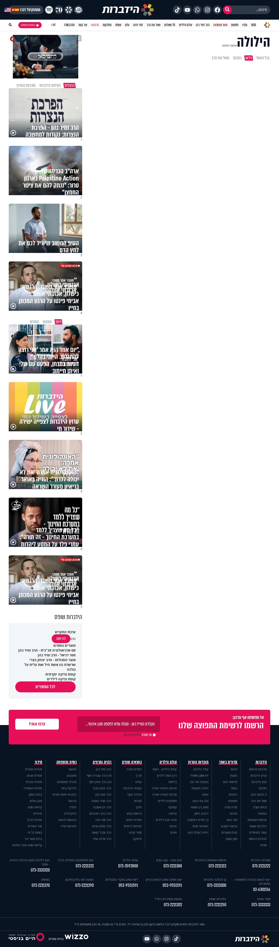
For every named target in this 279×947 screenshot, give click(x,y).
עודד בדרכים (200, 769)
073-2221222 (261, 866)
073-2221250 (217, 905)
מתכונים (72, 775)
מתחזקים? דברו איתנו (26, 10)
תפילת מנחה (34, 775)
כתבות (237, 58)
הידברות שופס (258, 826)
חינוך (139, 807)
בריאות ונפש (134, 813)
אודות (263, 845)
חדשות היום (230, 782)
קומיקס (172, 807)
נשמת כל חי (35, 832)
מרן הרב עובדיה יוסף (99, 775)
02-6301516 (261, 889)
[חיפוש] (227, 9)
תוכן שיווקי (231, 839)
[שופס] (68, 9)
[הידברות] (128, 10)
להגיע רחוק (201, 813)
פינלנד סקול (134, 794)
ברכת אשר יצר (33, 839)
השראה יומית (200, 826)
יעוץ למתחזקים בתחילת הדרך (76, 860)
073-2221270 (41, 885)
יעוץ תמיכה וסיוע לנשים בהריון (164, 879)
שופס (118, 24)
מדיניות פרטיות (258, 769)
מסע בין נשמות (199, 807)
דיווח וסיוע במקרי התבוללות (121, 879)
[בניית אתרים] (76, 939)
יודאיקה (137, 839)
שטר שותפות (220, 24)
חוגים (173, 832)
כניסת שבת (260, 807)
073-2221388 (172, 866)
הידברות (261, 762)
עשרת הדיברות (132, 788)
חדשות (234, 24)
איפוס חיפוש (229, 45)
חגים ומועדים (229, 832)
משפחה (232, 801)
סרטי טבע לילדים (166, 820)
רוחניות (233, 794)
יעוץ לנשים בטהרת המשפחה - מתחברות (251, 881)
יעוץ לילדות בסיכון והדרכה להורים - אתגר (30, 862)
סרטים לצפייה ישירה (164, 788)
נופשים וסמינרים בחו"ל (168, 899)
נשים (234, 788)
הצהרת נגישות (258, 839)
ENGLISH (69, 24)
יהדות (234, 769)
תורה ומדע (231, 807)
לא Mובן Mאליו (199, 775)
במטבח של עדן (199, 782)
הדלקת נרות (69, 788)
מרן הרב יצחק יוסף (100, 782)
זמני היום (138, 24)
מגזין (244, 24)
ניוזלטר (262, 788)
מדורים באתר (228, 762)
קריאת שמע (35, 807)
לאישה (72, 769)
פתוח (205, 794)
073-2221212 (217, 866)
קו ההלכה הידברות (215, 879)
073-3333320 (40, 870)
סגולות (138, 801)
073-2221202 (173, 905)
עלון (127, 24)
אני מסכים (138, 734)
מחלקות (107, 24)
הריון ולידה (70, 813)
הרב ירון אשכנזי (102, 807)
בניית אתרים (56, 939)
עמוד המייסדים (258, 832)
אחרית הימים (134, 820)
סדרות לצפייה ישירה (164, 794)
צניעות (72, 801)
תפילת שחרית (33, 769)
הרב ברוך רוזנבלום (100, 813)
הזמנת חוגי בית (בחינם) (79, 879)
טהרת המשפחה (67, 782)
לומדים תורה (134, 769)
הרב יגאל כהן (103, 794)
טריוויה (173, 813)
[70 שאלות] (58, 9)
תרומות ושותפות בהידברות (210, 860)
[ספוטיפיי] (49, 9)
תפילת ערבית (34, 782)
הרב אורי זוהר (103, 820)
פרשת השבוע (229, 826)
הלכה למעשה (199, 788)
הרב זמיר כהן (203, 24)
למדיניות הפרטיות (132, 734)
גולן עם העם (200, 801)
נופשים (262, 813)
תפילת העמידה (33, 788)
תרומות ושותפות (257, 820)
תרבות (233, 813)
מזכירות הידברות (260, 860)
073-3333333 (261, 905)
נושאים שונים (132, 762)
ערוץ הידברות (258, 775)
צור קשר (82, 24)
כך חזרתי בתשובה (197, 820)
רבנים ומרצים (102, 762)
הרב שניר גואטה (101, 801)
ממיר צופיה (263, 899)
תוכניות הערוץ (198, 762)
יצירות (173, 826)
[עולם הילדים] (78, 9)
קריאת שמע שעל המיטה (27, 845)
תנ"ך (139, 775)
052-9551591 (172, 885)
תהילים (37, 813)
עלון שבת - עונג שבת (169, 860)
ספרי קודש (135, 832)
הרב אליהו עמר (102, 839)
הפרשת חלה (69, 826)
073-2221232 (85, 866)
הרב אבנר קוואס (101, 832)
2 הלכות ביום (259, 794)
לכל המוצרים (45, 687)
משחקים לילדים (167, 801)
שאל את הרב (153, 24)
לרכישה (61, 639)
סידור (38, 762)
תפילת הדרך (34, 820)
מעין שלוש (36, 801)
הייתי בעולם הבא (198, 832)
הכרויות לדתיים (133, 826)
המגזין (233, 775)
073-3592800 (128, 866)
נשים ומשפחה (66, 762)
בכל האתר (262, 58)
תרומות (95, 24)
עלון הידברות (259, 782)
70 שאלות (169, 24)
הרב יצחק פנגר (102, 788)
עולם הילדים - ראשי (165, 769)
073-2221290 (84, 885)
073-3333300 (216, 885)
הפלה (73, 807)
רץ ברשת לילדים (167, 775)
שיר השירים (35, 826)
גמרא (138, 782)
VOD (253, 24)
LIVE (53, 25)
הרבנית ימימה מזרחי (64, 794)
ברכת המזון (35, 794)
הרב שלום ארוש (101, 826)
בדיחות (172, 782)
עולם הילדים (185, 24)
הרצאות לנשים (67, 820)
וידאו (248, 58)
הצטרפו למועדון (28, 25)
